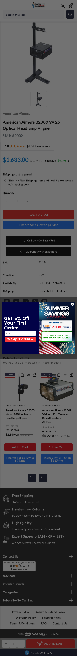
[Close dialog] (72, 304)
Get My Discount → (20, 339)
